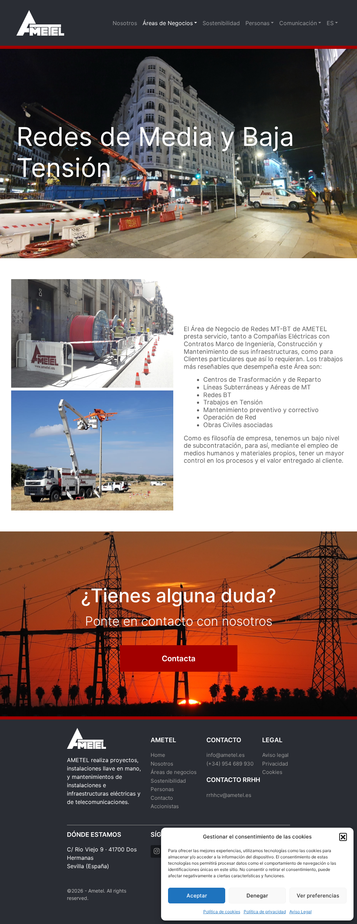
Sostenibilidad (221, 23)
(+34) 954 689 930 (229, 763)
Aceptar (197, 895)
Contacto (162, 798)
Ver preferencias (318, 895)
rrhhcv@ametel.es (228, 795)
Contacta (178, 658)
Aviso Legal (300, 911)
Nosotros (125, 23)
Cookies (272, 772)
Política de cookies (221, 911)
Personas (257, 23)
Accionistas (165, 806)
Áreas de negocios (174, 772)
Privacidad (275, 763)
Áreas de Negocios (168, 23)
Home (158, 755)
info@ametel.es (225, 755)
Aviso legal (275, 755)
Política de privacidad (265, 911)
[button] (343, 836)
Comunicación (298, 23)
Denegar (257, 895)
